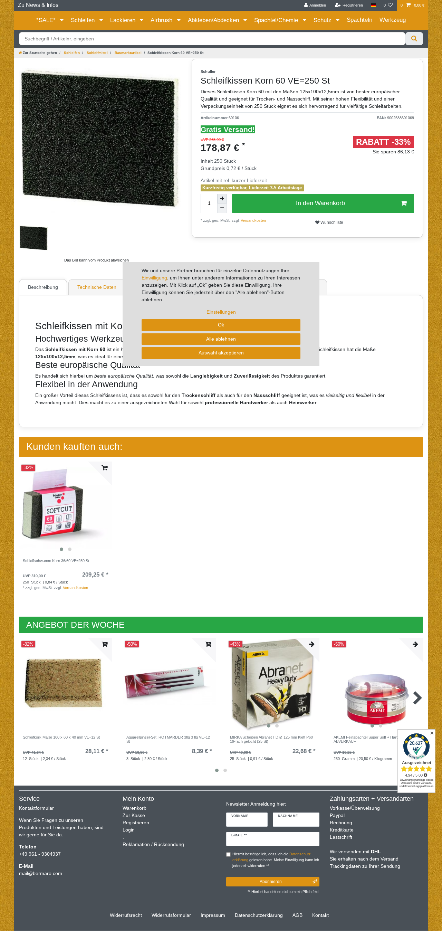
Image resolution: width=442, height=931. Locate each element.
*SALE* (46, 20)
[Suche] (414, 38)
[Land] (373, 5)
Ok (221, 324)
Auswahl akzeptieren (221, 352)
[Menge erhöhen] (222, 198)
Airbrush (162, 20)
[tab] (44, 287)
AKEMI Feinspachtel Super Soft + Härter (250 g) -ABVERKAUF (375, 739)
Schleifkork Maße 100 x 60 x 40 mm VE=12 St (61, 737)
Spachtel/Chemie (277, 20)
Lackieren (123, 20)
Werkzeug (392, 20)
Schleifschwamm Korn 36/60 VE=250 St (56, 561)
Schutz (323, 20)
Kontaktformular (36, 808)
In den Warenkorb (320, 203)
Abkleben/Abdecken (214, 20)
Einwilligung (154, 278)
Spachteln (359, 20)
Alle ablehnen (221, 339)
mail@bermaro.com (40, 873)
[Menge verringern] (222, 208)
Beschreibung (43, 287)
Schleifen (83, 20)
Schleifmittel (97, 53)
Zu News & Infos (38, 5)
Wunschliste (331, 222)
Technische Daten (96, 287)
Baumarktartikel (128, 53)
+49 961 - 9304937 (40, 854)
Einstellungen (221, 312)
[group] (65, 508)
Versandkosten (253, 220)
